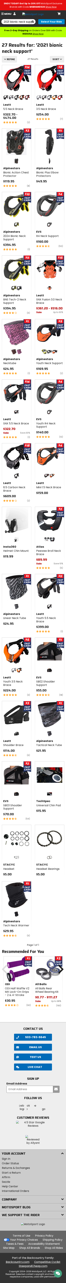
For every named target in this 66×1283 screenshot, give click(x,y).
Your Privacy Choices (24, 1239)
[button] (33, 1067)
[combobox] (57, 59)
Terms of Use (21, 1236)
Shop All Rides (54, 1248)
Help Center (10, 1186)
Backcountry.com (17, 1262)
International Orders (15, 1191)
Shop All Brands (29, 1248)
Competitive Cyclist (47, 1262)
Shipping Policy (52, 1240)
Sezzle (6, 1182)
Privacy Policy (44, 1236)
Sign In (6, 1159)
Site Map (9, 1248)
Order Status (10, 1163)
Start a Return (11, 1173)
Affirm (6, 1177)
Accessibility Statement (44, 1244)
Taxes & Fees (15, 1244)
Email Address (16, 1084)
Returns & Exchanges (16, 1168)
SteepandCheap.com (33, 1266)
